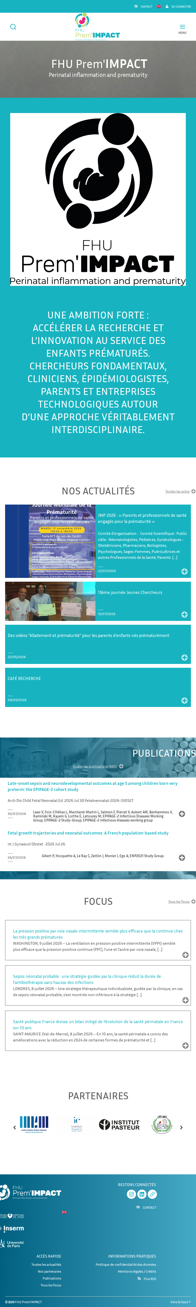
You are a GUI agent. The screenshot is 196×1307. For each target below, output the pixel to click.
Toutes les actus (177, 491)
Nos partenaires (49, 1271)
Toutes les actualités (46, 1264)
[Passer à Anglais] (158, 6)
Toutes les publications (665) (94, 766)
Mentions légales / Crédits (137, 1271)
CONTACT (146, 6)
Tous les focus (179, 901)
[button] (14, 1125)
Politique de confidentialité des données (126, 1264)
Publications (52, 1278)
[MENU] (182, 27)
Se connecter (181, 6)
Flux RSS (150, 1278)
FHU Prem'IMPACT (28, 1302)
